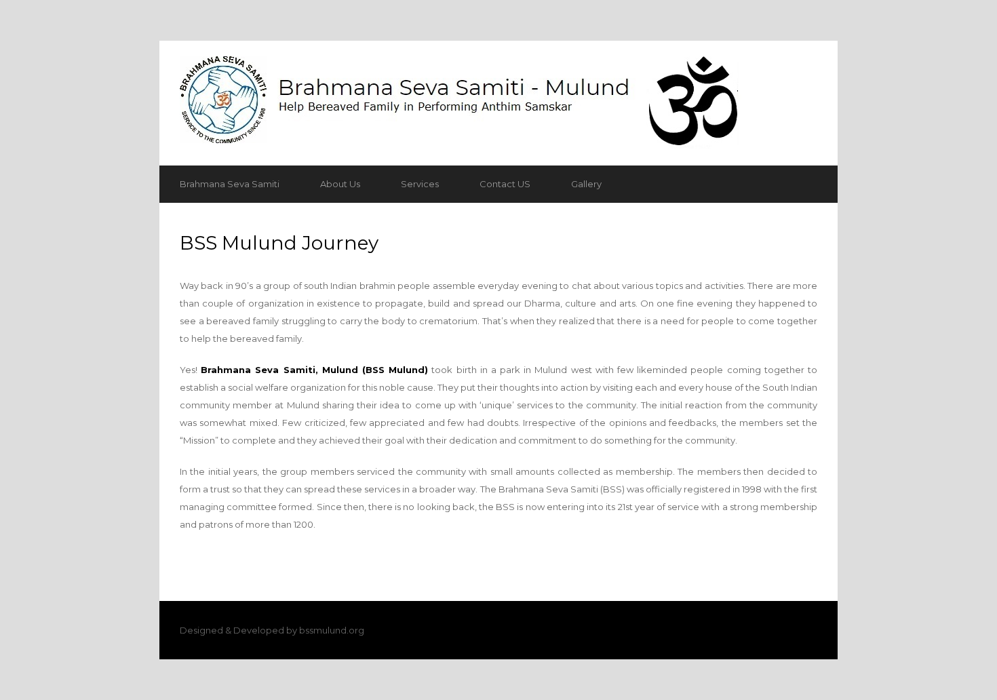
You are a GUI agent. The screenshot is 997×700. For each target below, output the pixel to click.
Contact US (505, 183)
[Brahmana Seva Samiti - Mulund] (498, 103)
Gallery (586, 183)
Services (420, 183)
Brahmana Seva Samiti (229, 183)
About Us (340, 183)
